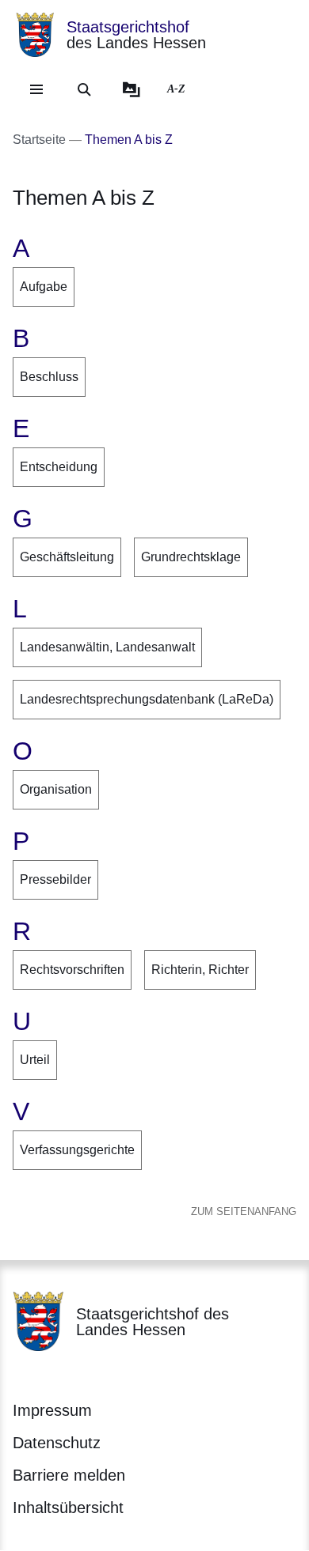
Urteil (35, 1059)
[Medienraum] (131, 89)
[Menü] (36, 89)
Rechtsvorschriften (72, 969)
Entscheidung (58, 467)
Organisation (56, 789)
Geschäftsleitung (67, 557)
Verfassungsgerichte (77, 1150)
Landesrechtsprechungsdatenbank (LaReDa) (146, 699)
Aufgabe (43, 286)
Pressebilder (55, 879)
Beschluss (49, 376)
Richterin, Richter (200, 969)
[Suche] (84, 89)
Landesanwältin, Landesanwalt (107, 647)
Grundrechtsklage (191, 557)
